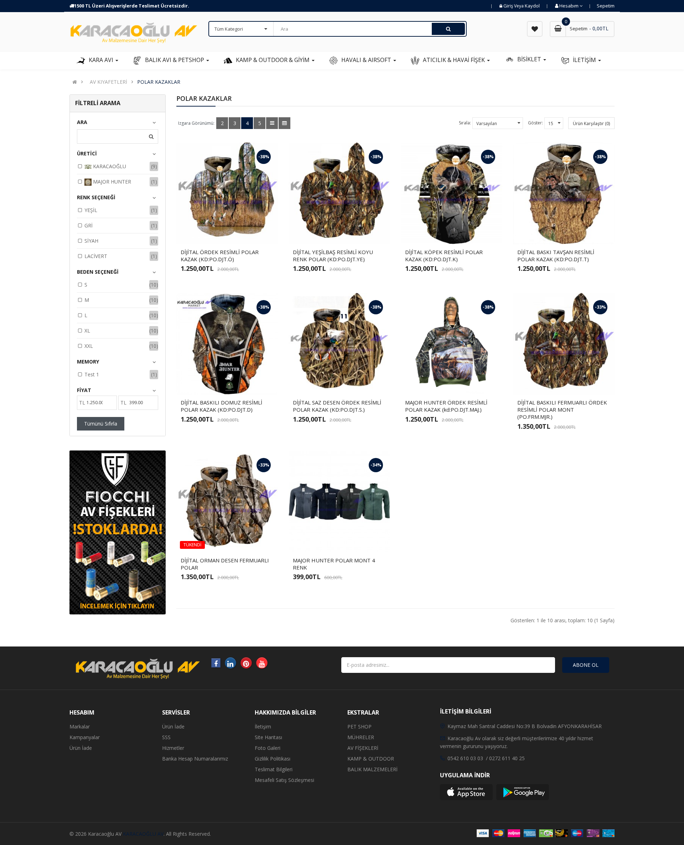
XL (87, 330)
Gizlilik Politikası (272, 758)
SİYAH (91, 240)
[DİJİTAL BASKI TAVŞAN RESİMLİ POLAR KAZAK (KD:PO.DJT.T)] (564, 193)
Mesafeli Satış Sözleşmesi (284, 780)
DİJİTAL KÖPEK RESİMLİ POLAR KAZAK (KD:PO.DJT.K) (444, 255)
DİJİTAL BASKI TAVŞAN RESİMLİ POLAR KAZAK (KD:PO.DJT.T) (555, 255)
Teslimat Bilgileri (273, 769)
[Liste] (272, 123)
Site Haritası (268, 737)
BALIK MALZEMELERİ (372, 769)
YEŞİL (90, 210)
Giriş (508, 5)
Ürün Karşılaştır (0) (591, 123)
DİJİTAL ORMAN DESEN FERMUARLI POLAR (225, 564)
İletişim (263, 726)
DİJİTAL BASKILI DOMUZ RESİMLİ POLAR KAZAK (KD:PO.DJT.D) (221, 406)
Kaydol (532, 5)
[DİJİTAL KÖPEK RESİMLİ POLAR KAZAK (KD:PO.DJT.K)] (451, 193)
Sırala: (465, 123)
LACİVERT (95, 256)
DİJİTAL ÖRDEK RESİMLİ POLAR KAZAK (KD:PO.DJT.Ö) (220, 255)
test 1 (91, 374)
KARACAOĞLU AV (143, 833)
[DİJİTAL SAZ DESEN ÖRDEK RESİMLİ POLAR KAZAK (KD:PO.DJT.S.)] (339, 344)
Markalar (79, 726)
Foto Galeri (267, 747)
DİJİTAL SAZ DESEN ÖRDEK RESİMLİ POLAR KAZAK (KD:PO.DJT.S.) (337, 406)
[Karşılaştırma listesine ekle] (233, 232)
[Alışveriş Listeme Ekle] (221, 232)
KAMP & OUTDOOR (370, 758)
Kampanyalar (84, 737)
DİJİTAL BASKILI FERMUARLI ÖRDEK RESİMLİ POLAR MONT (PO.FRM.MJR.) (562, 409)
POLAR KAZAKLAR (158, 81)
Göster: (535, 123)
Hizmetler (173, 747)
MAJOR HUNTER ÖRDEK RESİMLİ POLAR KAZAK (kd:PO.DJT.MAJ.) (446, 406)
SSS (166, 737)
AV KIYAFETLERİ (108, 81)
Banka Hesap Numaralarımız (195, 758)
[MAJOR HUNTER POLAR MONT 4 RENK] (339, 501)
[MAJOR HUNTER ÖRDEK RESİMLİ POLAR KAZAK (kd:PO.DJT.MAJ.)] (451, 344)
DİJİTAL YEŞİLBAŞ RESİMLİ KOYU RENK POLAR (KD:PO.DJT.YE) (333, 255)
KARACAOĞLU (109, 166)
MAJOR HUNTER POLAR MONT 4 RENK (334, 564)
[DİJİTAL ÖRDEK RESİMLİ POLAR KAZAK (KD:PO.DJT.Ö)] (227, 193)
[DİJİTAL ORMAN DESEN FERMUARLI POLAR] (227, 501)
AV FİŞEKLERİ (362, 747)
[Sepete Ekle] (209, 232)
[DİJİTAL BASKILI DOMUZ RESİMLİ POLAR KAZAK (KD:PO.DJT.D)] (227, 344)
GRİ (88, 225)
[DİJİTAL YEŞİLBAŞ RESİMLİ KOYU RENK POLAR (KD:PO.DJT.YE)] (339, 193)
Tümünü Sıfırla (100, 423)
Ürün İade (80, 747)
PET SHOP (359, 726)
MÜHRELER (360, 737)
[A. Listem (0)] (535, 29)
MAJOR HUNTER (111, 181)
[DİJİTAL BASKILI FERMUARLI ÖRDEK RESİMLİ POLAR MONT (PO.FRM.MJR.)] (564, 344)
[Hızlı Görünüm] (245, 232)
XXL (88, 345)
